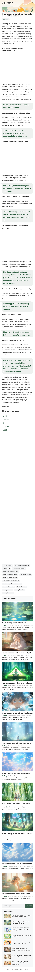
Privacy (21, 969)
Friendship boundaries (19, 568)
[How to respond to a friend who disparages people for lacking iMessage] (17, 852)
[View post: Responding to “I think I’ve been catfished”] (7, 936)
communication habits (28, 685)
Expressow (7, 2)
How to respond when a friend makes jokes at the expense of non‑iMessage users (17, 803)
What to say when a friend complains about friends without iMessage (17, 833)
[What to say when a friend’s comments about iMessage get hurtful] (17, 611)
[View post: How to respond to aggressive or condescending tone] (7, 916)
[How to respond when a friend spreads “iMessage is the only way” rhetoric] (17, 671)
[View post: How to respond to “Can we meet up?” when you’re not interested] (7, 929)
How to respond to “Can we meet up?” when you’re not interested (20, 929)
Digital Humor (25, 806)
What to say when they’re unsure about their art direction (21, 949)
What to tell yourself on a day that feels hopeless (21, 922)
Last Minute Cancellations (10, 574)
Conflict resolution (27, 625)
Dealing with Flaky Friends (22, 565)
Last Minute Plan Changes (10, 577)
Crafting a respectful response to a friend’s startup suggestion (21, 956)
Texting (5, 19)
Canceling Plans (7, 565)
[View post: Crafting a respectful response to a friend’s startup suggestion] (7, 956)
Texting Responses (8, 593)
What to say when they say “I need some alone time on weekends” (20, 963)
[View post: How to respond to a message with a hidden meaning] (7, 942)
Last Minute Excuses (25, 574)
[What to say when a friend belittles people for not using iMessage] (17, 701)
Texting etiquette (7, 590)
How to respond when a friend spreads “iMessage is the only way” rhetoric (17, 683)
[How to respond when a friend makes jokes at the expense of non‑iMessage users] (17, 792)
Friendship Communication (10, 571)
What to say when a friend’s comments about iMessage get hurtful (17, 623)
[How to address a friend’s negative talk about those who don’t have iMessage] (17, 731)
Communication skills (14, 625)
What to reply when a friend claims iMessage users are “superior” (17, 773)
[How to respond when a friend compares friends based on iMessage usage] (17, 882)
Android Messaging (14, 685)
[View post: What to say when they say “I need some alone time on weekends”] (7, 963)
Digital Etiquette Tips (14, 806)
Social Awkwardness (9, 587)
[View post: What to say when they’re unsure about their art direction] (7, 949)
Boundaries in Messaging (16, 655)
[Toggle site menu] (32, 3)
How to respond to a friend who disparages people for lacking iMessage (17, 864)
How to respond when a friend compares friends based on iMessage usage (17, 894)
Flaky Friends (6, 568)
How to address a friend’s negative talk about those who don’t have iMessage (17, 743)
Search (29, 906)
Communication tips (14, 716)
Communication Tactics (27, 866)
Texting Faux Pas (19, 590)
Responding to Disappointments (12, 584)
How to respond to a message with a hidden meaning (21, 942)
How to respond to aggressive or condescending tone (21, 916)
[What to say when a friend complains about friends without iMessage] (17, 822)
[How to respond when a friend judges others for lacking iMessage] (17, 641)
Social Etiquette (21, 587)
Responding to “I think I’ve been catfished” (21, 936)
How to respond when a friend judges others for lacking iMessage (17, 653)
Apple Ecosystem (13, 836)
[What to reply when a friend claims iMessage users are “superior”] (17, 761)
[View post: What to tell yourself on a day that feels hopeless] (7, 922)
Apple (16, 776)
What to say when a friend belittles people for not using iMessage (17, 713)
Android (10, 776)
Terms (26, 969)
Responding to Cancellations (11, 581)
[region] (17, 68)
